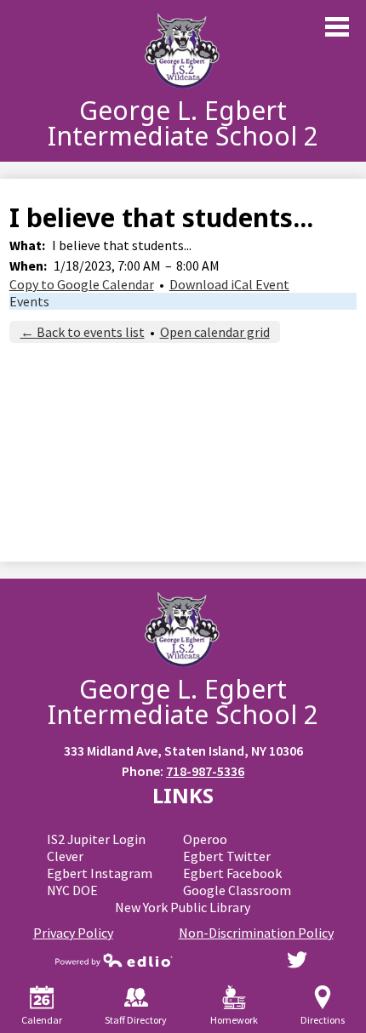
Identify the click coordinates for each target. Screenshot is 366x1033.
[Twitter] (297, 960)
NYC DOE (72, 890)
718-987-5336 (205, 770)
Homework (234, 1019)
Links (183, 795)
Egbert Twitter (227, 856)
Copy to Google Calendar (81, 284)
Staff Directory (136, 1019)
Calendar (41, 1019)
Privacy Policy (73, 932)
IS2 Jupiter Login (96, 839)
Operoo (205, 839)
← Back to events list (82, 331)
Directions (322, 1019)
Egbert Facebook (232, 873)
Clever (65, 856)
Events (29, 301)
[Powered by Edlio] (114, 959)
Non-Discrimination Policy (256, 932)
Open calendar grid (215, 331)
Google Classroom (237, 890)
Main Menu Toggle (337, 27)
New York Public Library (182, 907)
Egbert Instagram (99, 873)
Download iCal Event (229, 284)
